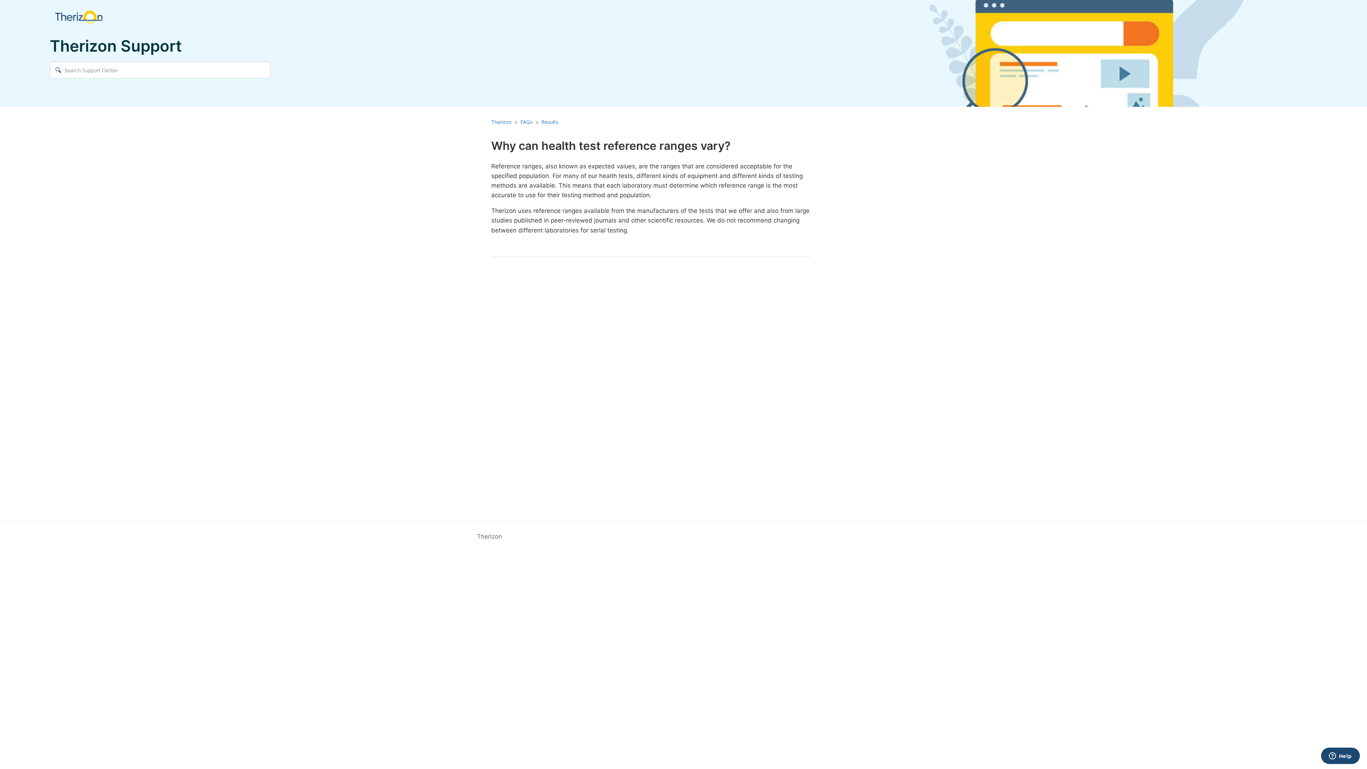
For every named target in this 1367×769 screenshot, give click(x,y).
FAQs (526, 122)
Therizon (501, 122)
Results (549, 122)
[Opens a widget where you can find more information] (1340, 756)
